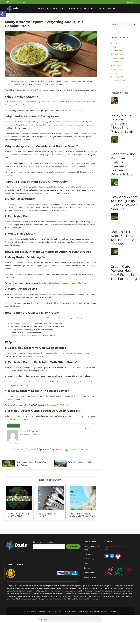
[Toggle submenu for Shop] (43, 8)
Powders (116, 62)
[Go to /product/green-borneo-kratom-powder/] (118, 572)
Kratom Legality (119, 54)
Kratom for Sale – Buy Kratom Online (18, 515)
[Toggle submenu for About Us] (62, 8)
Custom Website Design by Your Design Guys (93, 611)
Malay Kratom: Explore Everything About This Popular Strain (122, 123)
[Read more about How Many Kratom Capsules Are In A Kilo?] (83, 498)
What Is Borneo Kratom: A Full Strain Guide (82, 463)
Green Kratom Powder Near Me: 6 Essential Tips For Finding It (124, 275)
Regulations (117, 65)
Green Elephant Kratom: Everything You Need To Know (31, 463)
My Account (131, 2)
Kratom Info (117, 51)
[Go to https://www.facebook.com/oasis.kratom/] (5, 2)
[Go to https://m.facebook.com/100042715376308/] (106, 556)
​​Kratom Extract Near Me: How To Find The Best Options (124, 238)
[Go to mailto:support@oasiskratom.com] (119, 547)
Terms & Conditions (71, 611)
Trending (116, 73)
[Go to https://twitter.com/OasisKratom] (112, 556)
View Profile (13, 443)
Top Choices (117, 69)
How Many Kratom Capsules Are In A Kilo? (82, 515)
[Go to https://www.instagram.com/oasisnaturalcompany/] (118, 557)
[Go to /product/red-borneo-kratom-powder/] (108, 572)
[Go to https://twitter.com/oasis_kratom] (8, 2)
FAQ (114, 47)
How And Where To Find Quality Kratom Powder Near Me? (124, 203)
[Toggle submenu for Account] (104, 8)
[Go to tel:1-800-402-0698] (119, 549)
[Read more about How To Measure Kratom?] (51, 498)
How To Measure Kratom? (47, 515)
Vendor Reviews (119, 80)
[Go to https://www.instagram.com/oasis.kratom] (11, 2)
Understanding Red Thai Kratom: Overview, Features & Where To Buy (123, 164)
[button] (16, 2)
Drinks (115, 43)
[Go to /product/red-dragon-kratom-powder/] (128, 572)
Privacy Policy (57, 611)
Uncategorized (118, 76)
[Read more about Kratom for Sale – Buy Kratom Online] (19, 498)
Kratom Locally (118, 58)
